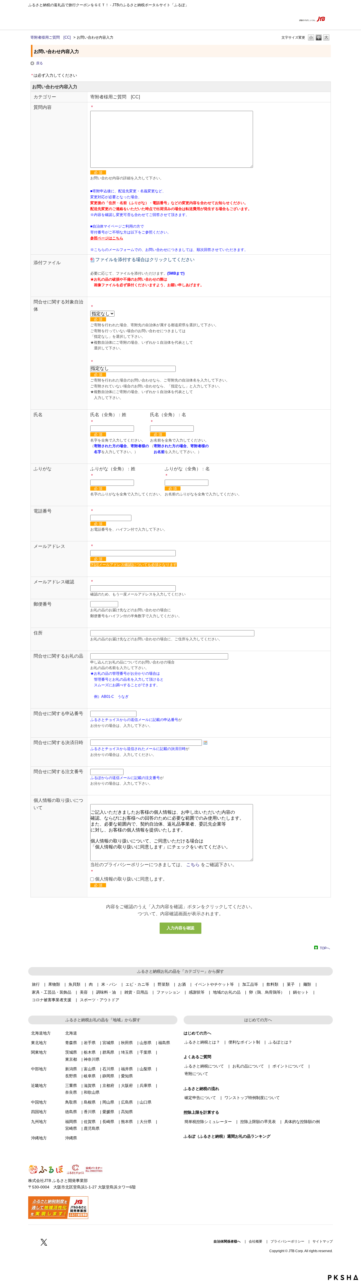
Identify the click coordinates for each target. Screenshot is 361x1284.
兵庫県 (145, 1085)
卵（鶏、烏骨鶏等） (267, 992)
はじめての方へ (254, 18)
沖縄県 (71, 1138)
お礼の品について (248, 1066)
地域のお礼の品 (227, 992)
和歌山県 (92, 1092)
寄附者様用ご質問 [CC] (50, 37)
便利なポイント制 (244, 1042)
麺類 (307, 984)
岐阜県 (90, 1076)
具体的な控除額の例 (302, 1121)
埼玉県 (127, 1052)
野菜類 (164, 984)
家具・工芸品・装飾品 (51, 992)
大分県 (145, 1121)
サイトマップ (322, 1241)
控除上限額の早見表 (258, 1121)
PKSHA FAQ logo (343, 1277)
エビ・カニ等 (137, 984)
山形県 (145, 1042)
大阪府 (127, 1085)
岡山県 (108, 1102)
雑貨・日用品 (136, 992)
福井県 (127, 1069)
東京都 (71, 1059)
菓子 (291, 984)
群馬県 (108, 1052)
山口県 (145, 1102)
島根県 (90, 1102)
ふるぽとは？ (280, 1042)
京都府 (108, 1085)
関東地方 (39, 1052)
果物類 (54, 984)
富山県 (90, 1069)
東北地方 (39, 1042)
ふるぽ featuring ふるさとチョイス (45, 18)
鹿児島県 (92, 1128)
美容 (84, 992)
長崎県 (108, 1121)
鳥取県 (71, 1102)
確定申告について (200, 1097)
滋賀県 (90, 1085)
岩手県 (90, 1042)
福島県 (164, 1042)
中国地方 (39, 1102)
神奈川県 (92, 1059)
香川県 (90, 1111)
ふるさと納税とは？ (202, 1042)
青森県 (71, 1042)
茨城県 (71, 1052)
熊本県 (127, 1121)
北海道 (71, 1033)
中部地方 (39, 1069)
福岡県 (71, 1121)
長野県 (71, 1076)
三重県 (71, 1085)
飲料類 (272, 984)
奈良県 (71, 1092)
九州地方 (39, 1121)
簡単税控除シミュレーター (208, 1121)
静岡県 (108, 1076)
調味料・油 (106, 992)
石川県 (108, 1069)
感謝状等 (196, 992)
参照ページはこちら (106, 238)
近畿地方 (39, 1085)
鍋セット (301, 992)
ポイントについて (288, 1066)
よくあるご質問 (281, 18)
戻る (39, 63)
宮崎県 (71, 1128)
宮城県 (108, 1042)
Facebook (31, 1242)
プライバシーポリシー (287, 1241)
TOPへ (325, 948)
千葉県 (145, 1052)
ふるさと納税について (204, 1066)
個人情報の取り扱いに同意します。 (131, 879)
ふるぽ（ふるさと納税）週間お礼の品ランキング (227, 1136)
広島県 (127, 1102)
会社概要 (255, 1241)
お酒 (182, 984)
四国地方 (39, 1111)
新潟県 (71, 1069)
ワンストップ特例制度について (252, 1097)
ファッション (168, 992)
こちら (193, 864)
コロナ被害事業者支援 (51, 1000)
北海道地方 (41, 1033)
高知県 (127, 1111)
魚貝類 (74, 984)
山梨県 (145, 1069)
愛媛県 (108, 1111)
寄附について (196, 1073)
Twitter (44, 1242)
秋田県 (127, 1042)
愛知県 (127, 1076)
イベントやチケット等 (214, 984)
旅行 (36, 984)
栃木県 (90, 1052)
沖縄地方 (39, 1138)
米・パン (109, 984)
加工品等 (250, 984)
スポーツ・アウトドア (99, 1000)
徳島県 (71, 1111)
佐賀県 (90, 1121)
